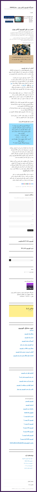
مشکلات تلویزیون (24, 186)
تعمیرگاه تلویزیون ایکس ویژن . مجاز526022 (21, 7)
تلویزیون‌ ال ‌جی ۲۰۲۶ (28, 465)
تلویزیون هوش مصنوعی (28, 468)
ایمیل (32, 219)
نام (32, 214)
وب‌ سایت (32, 224)
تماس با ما (30, 310)
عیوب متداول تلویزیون (18, 186)
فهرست (31, 12)
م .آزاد (32, 186)
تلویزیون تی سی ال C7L (28, 463)
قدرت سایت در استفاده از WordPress (17, 488)
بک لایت (24, 85)
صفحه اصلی (30, 481)
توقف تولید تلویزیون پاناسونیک (27, 458)
